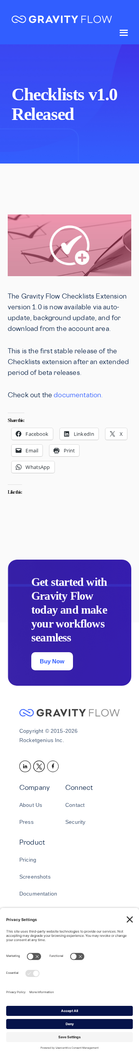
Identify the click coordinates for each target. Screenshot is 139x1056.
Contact (75, 805)
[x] (40, 766)
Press (26, 822)
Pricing (27, 860)
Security (75, 822)
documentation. (78, 396)
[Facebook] (54, 766)
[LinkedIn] (26, 766)
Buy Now (52, 661)
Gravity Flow (62, 20)
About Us (30, 805)
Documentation (38, 894)
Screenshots (35, 877)
